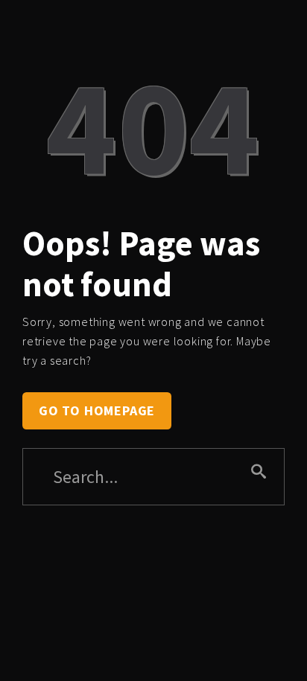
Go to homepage (97, 410)
